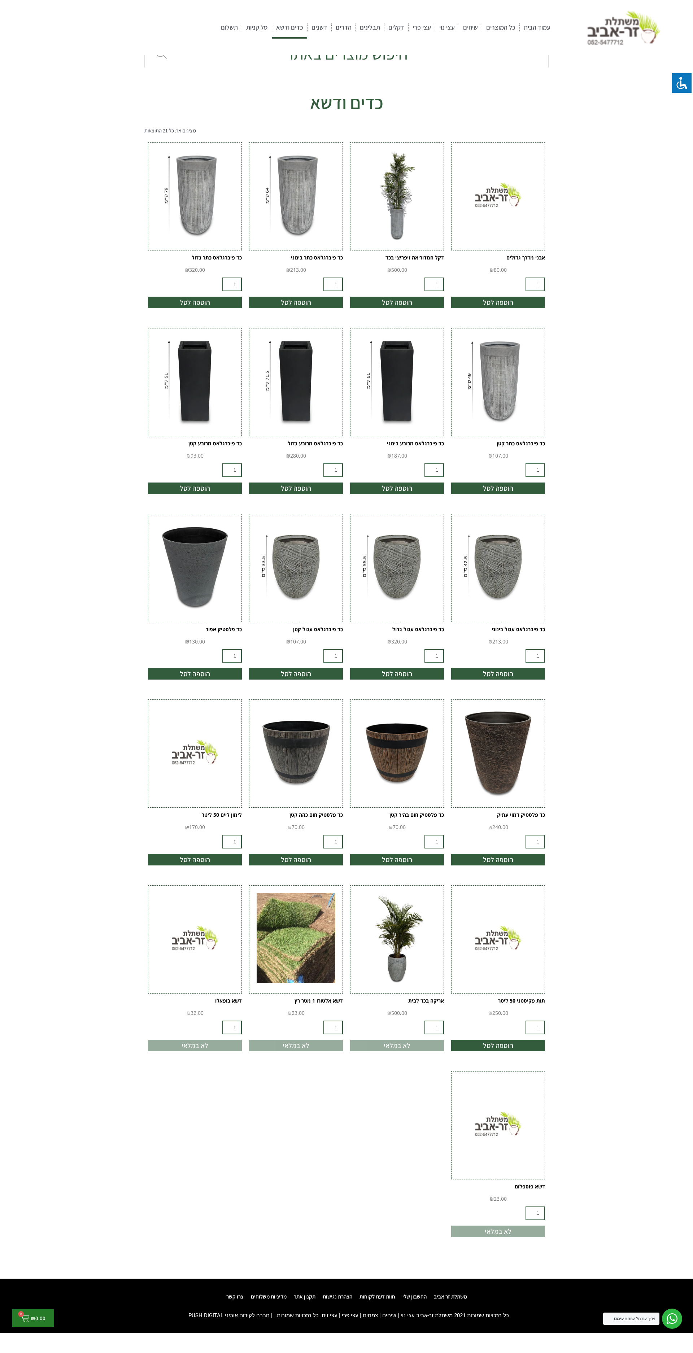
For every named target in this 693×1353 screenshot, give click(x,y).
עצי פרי (422, 27)
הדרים (344, 27)
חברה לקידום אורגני (247, 1315)
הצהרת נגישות (337, 1296)
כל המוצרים (500, 27)
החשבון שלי (414, 1296)
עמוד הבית (537, 27)
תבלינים (370, 27)
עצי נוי (447, 27)
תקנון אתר (304, 1296)
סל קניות (257, 27)
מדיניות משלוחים (269, 1296)
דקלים (396, 27)
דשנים (319, 27)
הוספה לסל (498, 302)
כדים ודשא (289, 27)
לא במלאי (397, 1045)
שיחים (470, 27)
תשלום (229, 27)
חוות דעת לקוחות (377, 1296)
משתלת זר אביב (450, 1296)
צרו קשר (235, 1296)
